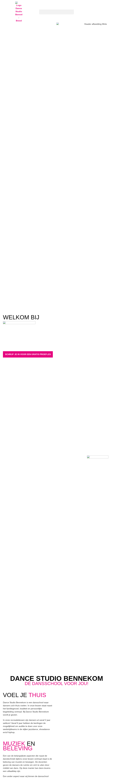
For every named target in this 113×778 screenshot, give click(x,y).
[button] (56, 12)
